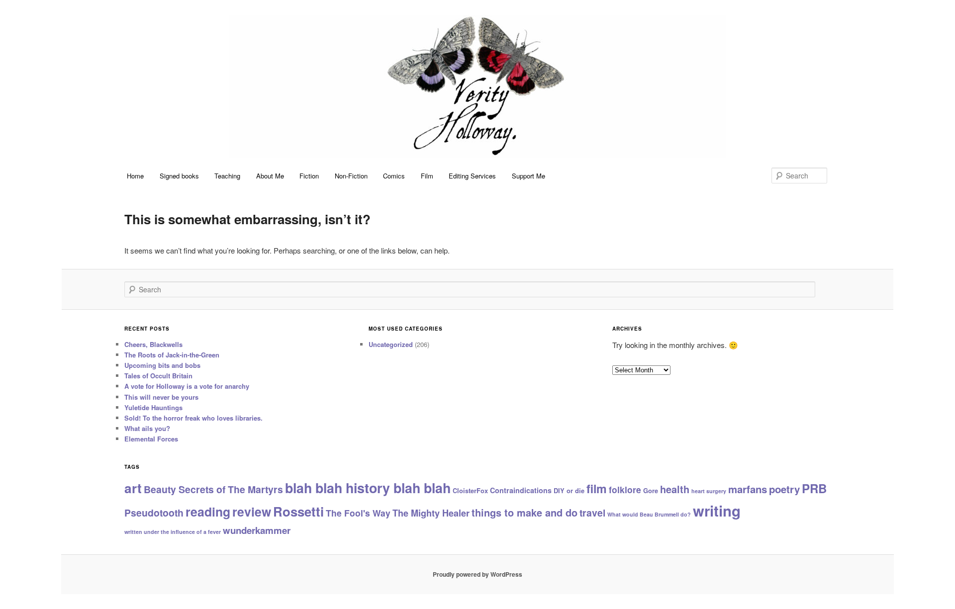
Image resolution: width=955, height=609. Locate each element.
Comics (394, 175)
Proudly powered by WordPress (477, 574)
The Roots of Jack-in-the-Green (171, 354)
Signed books (179, 175)
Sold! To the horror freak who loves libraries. (193, 418)
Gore (650, 490)
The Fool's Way (358, 513)
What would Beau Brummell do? (649, 514)
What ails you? (147, 428)
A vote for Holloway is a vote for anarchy (186, 386)
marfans (747, 489)
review (251, 512)
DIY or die (569, 490)
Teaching (227, 175)
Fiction (309, 175)
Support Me (528, 175)
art (133, 488)
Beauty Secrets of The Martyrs (213, 489)
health (674, 489)
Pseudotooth (154, 513)
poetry (784, 489)
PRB (814, 488)
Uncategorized (391, 344)
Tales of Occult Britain (158, 375)
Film (427, 175)
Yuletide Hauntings (153, 407)
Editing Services (472, 175)
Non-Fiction (351, 175)
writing (717, 510)
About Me (270, 175)
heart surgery (708, 491)
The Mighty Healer (431, 513)
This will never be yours (161, 397)
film (596, 488)
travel (592, 513)
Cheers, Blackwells (153, 344)
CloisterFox (470, 490)
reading (208, 512)
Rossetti (298, 511)
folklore (625, 489)
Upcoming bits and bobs (162, 365)
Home (135, 175)
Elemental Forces (151, 438)
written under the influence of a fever (172, 531)
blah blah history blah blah (368, 487)
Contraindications (521, 490)
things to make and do (524, 513)
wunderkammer (256, 530)
